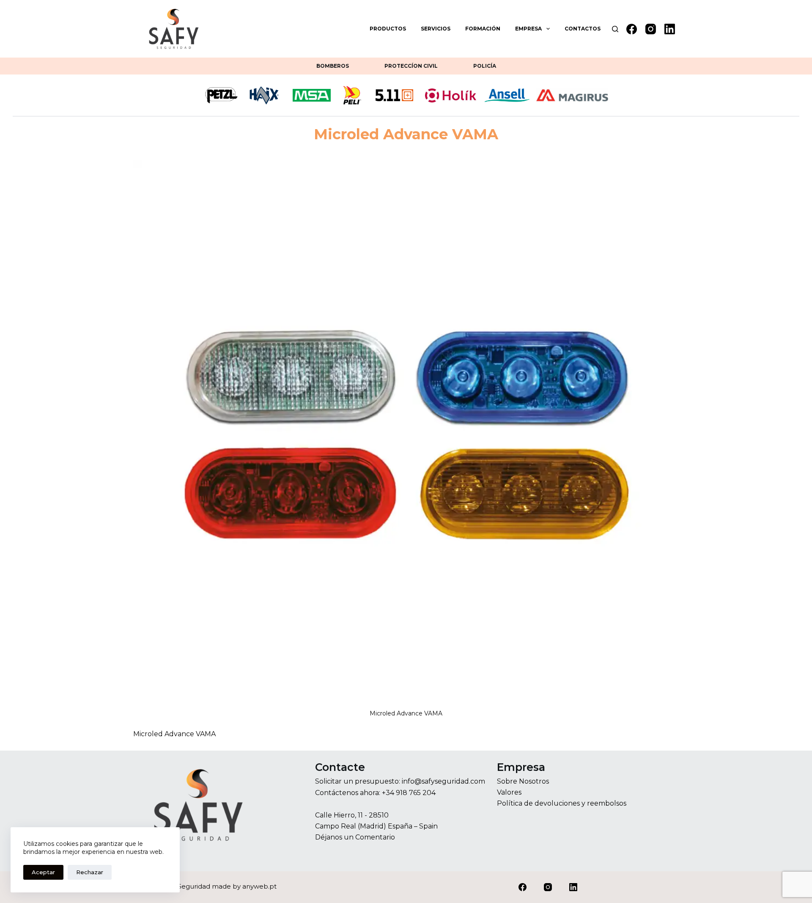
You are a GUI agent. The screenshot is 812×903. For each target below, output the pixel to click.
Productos (388, 28)
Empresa (528, 28)
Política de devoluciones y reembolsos (561, 803)
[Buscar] (615, 29)
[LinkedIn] (669, 29)
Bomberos (332, 66)
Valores (509, 792)
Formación (482, 28)
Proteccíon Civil (411, 66)
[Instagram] (650, 29)
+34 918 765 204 (409, 793)
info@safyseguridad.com (443, 781)
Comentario (375, 837)
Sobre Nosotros (523, 781)
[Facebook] (631, 29)
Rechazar (89, 872)
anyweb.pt (259, 886)
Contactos (583, 28)
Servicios (435, 28)
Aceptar (43, 872)
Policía (484, 66)
